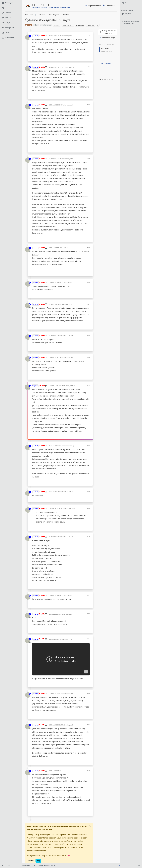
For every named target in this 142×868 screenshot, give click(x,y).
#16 (88, 357)
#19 (88, 491)
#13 (88, 282)
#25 (88, 693)
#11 (88, 158)
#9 (88, 67)
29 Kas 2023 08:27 (55, 725)
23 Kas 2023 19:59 (55, 336)
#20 (88, 508)
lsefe (51, 5)
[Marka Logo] (28, 6)
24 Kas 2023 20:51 (55, 492)
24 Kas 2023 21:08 (55, 509)
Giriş (38, 861)
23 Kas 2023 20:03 (55, 357)
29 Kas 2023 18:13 (55, 771)
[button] (11, 28)
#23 (88, 614)
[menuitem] (131, 3)
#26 (88, 725)
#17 (88, 385)
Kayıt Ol (31, 861)
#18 (88, 446)
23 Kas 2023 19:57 (55, 304)
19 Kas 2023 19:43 (55, 67)
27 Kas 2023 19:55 (55, 639)
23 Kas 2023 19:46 (55, 248)
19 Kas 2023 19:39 (55, 36)
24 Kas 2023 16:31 (55, 446)
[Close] (90, 826)
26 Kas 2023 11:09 (55, 595)
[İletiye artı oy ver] (72, 58)
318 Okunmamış (106, 63)
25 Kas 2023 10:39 (55, 537)
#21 (88, 536)
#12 (88, 248)
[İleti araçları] (84, 58)
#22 (88, 595)
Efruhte (28, 25)
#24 (88, 639)
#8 (88, 35)
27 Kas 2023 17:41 (55, 614)
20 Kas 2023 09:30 (55, 105)
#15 (88, 335)
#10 (88, 105)
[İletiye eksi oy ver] (80, 58)
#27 (88, 771)
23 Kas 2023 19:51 (55, 282)
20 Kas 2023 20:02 (55, 159)
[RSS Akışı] (98, 25)
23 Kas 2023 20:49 (55, 386)
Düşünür (35, 36)
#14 (88, 304)
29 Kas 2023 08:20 (55, 694)
